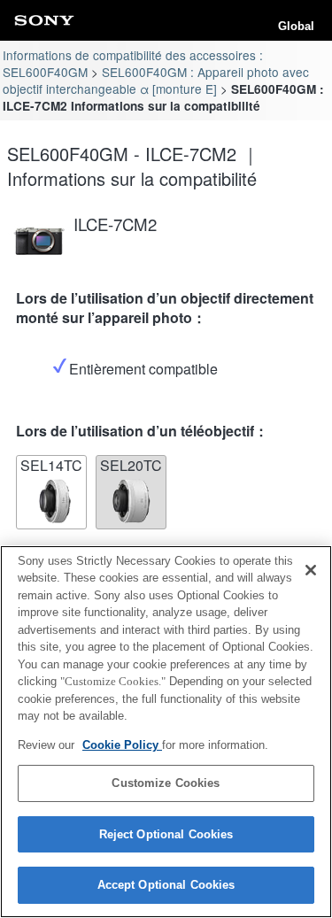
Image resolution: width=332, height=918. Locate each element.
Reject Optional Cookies (166, 834)
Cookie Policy (122, 745)
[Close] (310, 570)
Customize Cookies (166, 783)
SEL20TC (131, 465)
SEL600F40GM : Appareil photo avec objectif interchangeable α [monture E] (155, 80)
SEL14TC (51, 465)
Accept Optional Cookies (166, 884)
